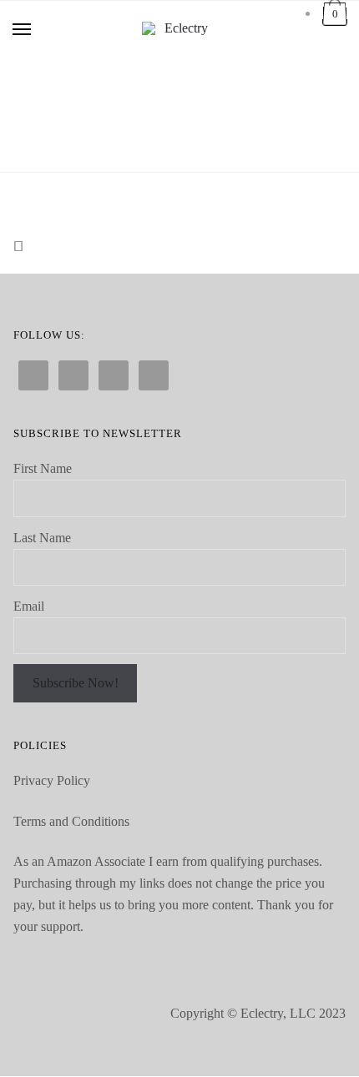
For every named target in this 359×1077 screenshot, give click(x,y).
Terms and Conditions (71, 821)
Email (28, 606)
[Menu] (23, 30)
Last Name (42, 538)
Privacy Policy (51, 780)
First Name (42, 468)
